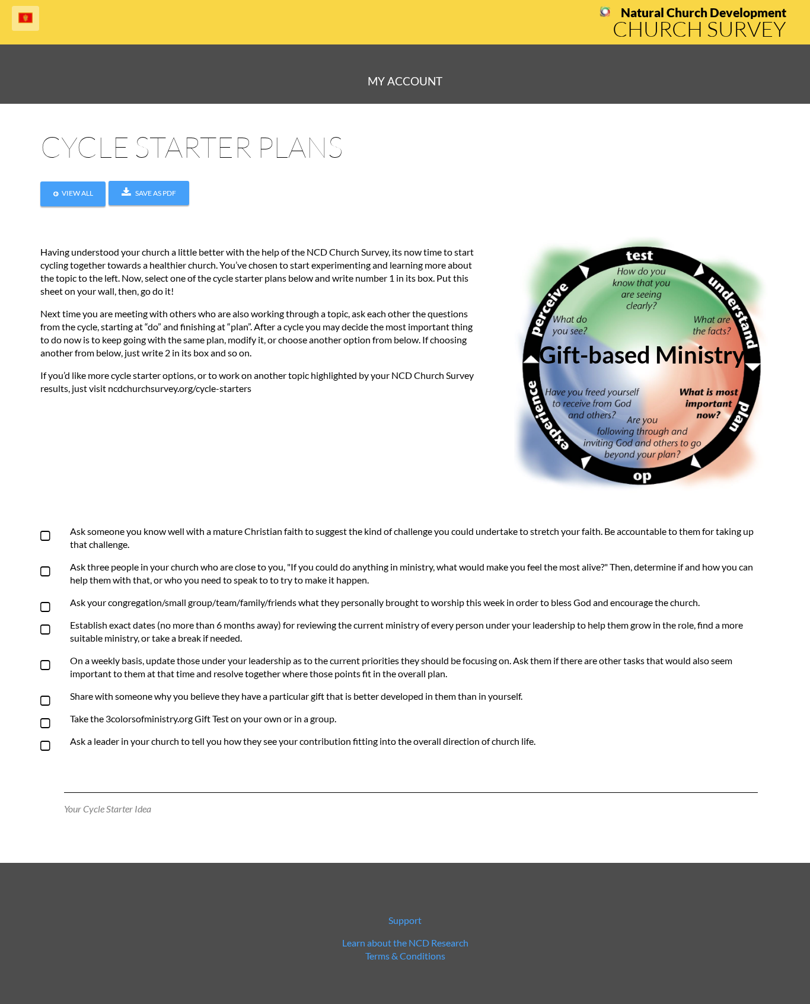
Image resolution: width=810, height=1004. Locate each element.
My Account (405, 81)
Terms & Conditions (405, 955)
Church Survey (699, 28)
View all (77, 193)
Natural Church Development (703, 12)
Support (405, 920)
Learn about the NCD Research (405, 942)
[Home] (605, 13)
